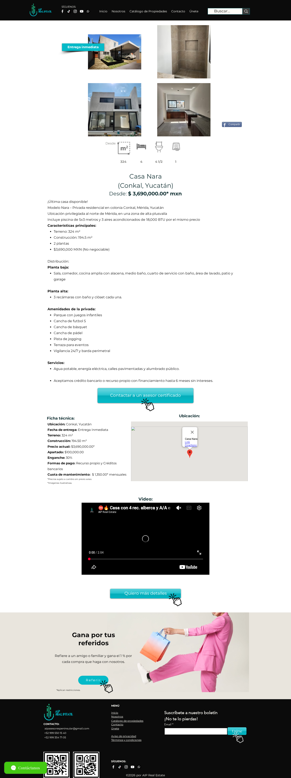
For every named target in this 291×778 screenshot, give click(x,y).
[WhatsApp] (88, 11)
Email (168, 724)
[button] (83, 47)
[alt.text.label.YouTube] (81, 11)
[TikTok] (69, 11)
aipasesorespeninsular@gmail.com (67, 728)
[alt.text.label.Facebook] (62, 11)
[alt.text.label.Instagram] (75, 11)
